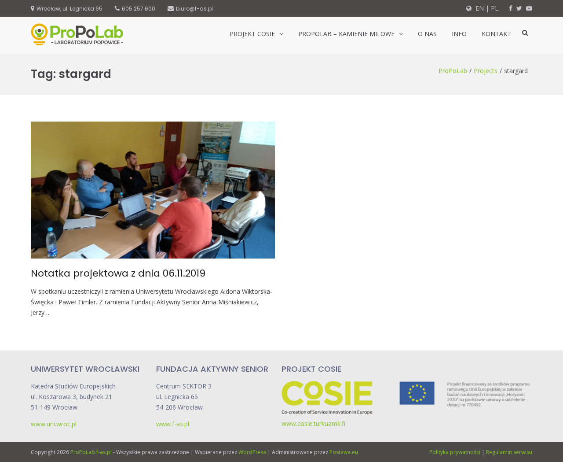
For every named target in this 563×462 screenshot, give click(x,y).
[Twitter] (519, 8)
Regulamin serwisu (509, 452)
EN (479, 8)
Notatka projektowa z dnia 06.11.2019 (118, 273)
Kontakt (496, 34)
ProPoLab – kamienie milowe (346, 34)
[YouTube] (529, 8)
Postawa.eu (343, 452)
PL (494, 8)
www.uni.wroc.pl (54, 424)
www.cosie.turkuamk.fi (313, 423)
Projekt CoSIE (252, 34)
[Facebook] (510, 8)
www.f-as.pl (172, 424)
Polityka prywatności (454, 452)
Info (459, 34)
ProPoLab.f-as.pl (91, 452)
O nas (427, 34)
